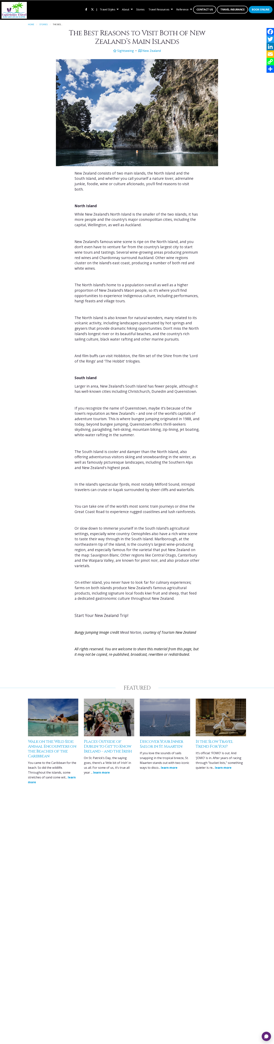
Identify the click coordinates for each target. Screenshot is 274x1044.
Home (31, 24)
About (125, 9)
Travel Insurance (232, 9)
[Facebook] (270, 31)
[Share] (270, 69)
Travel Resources (158, 9)
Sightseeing (125, 51)
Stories (140, 9)
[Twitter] (270, 39)
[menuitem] (86, 9)
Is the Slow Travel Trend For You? (214, 744)
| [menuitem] (96, 9)
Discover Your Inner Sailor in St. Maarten (161, 744)
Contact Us (204, 9)
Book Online (260, 9)
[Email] (270, 54)
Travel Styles (107, 9)
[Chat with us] (266, 1036)
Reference (182, 9)
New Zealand (151, 51)
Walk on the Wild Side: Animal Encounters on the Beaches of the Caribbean (52, 749)
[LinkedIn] (270, 46)
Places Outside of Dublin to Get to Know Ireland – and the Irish (108, 746)
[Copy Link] (270, 61)
